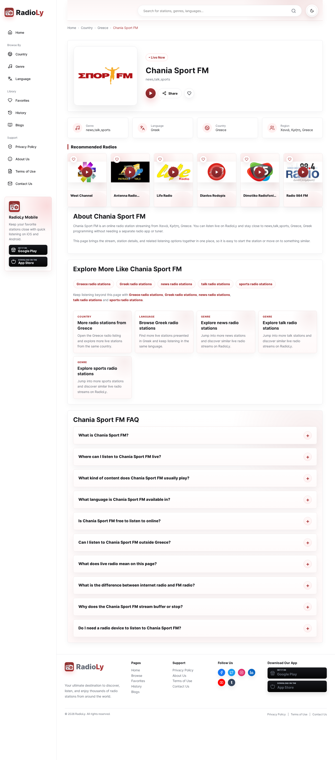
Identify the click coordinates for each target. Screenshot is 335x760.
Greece (103, 28)
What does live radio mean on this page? (117, 563)
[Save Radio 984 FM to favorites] (289, 159)
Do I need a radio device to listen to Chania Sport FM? (129, 628)
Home (71, 28)
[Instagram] (241, 672)
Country (87, 28)
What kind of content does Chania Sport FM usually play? (133, 478)
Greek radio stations (136, 284)
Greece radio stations (94, 284)
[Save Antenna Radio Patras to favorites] (117, 159)
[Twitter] (231, 672)
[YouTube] (221, 682)
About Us (179, 675)
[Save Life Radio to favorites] (160, 159)
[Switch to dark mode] (312, 11)
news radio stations (176, 284)
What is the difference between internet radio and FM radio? (136, 585)
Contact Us (181, 686)
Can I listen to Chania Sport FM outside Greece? (124, 542)
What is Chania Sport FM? (103, 435)
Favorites (138, 681)
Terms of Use (182, 681)
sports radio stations (255, 284)
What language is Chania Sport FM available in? (124, 499)
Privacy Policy (183, 670)
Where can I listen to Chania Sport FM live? (119, 456)
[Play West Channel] (87, 172)
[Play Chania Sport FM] (151, 93)
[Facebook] (221, 672)
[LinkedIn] (251, 672)
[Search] (293, 11)
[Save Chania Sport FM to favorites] (189, 93)
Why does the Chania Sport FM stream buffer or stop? (130, 606)
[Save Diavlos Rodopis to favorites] (203, 159)
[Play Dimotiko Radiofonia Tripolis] (260, 172)
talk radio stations (215, 284)
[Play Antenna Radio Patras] (130, 172)
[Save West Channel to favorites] (73, 159)
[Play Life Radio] (173, 172)
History (136, 686)
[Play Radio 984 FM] (303, 172)
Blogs (135, 692)
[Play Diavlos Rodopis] (216, 172)
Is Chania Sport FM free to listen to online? (119, 521)
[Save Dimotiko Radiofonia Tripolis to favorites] (246, 159)
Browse (136, 675)
